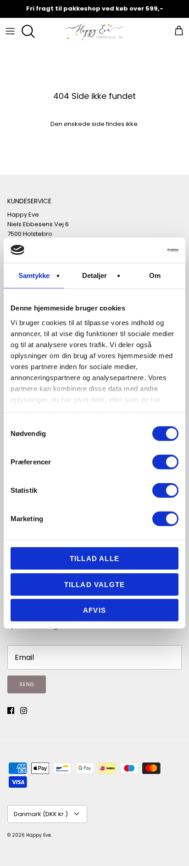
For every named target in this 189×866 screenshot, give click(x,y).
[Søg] (30, 31)
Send (26, 684)
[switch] (165, 462)
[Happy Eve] (94, 31)
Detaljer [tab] (94, 275)
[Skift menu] (10, 31)
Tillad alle (94, 558)
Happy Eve (38, 835)
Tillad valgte (94, 584)
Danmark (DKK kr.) (41, 814)
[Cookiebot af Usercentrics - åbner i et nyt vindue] (138, 250)
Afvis (94, 610)
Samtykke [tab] (34, 275)
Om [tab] (155, 275)
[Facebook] (10, 710)
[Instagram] (23, 710)
